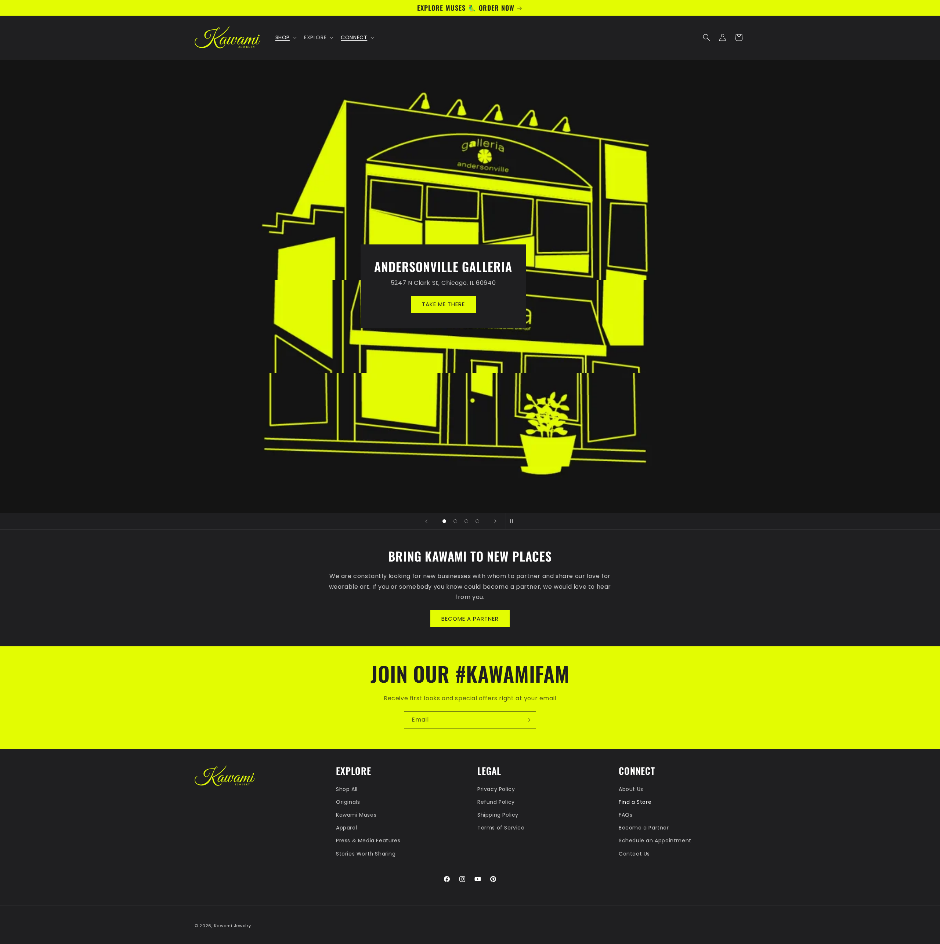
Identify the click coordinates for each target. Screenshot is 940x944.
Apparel (346, 827)
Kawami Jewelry (232, 926)
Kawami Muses (356, 814)
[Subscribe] (528, 720)
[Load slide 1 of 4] (444, 521)
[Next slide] (495, 521)
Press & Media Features (368, 840)
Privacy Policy (496, 789)
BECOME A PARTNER (470, 618)
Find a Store (635, 802)
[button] (285, 37)
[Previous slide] (426, 521)
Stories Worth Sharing (366, 853)
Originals (348, 802)
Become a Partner (644, 827)
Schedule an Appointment (655, 840)
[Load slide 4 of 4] (477, 521)
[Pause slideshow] (514, 521)
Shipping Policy (497, 814)
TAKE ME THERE (470, 304)
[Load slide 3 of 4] (466, 521)
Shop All (347, 789)
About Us (631, 789)
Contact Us (634, 853)
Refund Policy (496, 802)
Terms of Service (501, 827)
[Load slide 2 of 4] (455, 521)
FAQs (625, 814)
